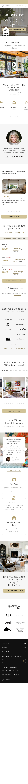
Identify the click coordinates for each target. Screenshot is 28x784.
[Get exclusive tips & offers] (23, 661)
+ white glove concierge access (14, 348)
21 (19, 404)
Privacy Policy (17, 674)
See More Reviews (14, 471)
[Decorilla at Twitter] (13, 671)
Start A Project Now (14, 281)
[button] (14, 64)
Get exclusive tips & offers (12, 656)
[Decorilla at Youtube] (17, 671)
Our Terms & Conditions (7, 674)
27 (24, 404)
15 (15, 404)
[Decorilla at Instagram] (3, 671)
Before (4, 177)
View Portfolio (14, 411)
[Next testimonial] (25, 449)
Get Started (14, 217)
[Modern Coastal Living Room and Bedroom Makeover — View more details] (14, 186)
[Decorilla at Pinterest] (10, 671)
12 (13, 404)
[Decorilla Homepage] (6, 6)
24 (22, 404)
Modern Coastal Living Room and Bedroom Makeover (13, 172)
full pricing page (17, 295)
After (9, 177)
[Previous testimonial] (3, 449)
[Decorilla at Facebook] (6, 671)
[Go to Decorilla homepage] (6, 680)
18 (17, 404)
